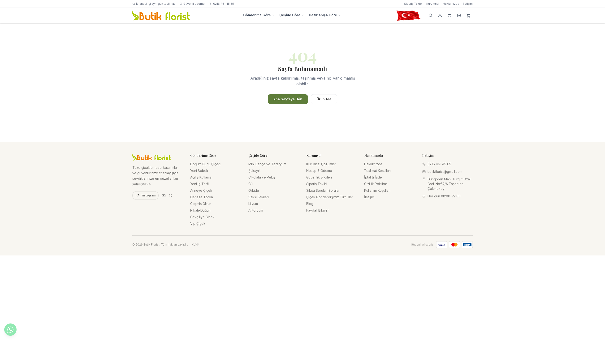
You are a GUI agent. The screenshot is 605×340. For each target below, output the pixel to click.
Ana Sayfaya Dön (287, 99)
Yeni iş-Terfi (199, 184)
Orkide (253, 190)
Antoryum (255, 210)
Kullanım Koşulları (377, 190)
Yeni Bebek (199, 171)
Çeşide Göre (289, 15)
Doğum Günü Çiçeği (205, 164)
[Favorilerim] (449, 15)
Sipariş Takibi (413, 3)
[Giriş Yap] (440, 15)
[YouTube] (163, 195)
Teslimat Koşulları (377, 171)
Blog (309, 204)
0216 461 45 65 (223, 3)
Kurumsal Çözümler (321, 164)
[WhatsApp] (171, 195)
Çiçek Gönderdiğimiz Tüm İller (329, 197)
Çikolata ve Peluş (261, 177)
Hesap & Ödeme (319, 171)
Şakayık (254, 171)
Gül (250, 184)
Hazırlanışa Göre (323, 15)
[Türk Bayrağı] (408, 15)
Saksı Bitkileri (258, 197)
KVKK (195, 244)
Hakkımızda (451, 3)
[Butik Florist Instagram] (459, 15)
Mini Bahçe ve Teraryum (267, 164)
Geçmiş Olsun (200, 204)
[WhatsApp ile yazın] (10, 329)
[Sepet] (468, 15)
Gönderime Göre (257, 15)
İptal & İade (373, 177)
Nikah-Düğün (200, 210)
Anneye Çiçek (201, 190)
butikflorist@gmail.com (445, 172)
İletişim (468, 3)
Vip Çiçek (197, 223)
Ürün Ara (324, 99)
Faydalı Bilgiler (317, 210)
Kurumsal (432, 3)
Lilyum (253, 204)
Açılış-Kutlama (201, 177)
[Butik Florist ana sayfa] (151, 157)
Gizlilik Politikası (376, 184)
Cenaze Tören (201, 197)
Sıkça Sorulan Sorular (323, 190)
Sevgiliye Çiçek (202, 217)
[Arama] (430, 15)
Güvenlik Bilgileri (319, 177)
